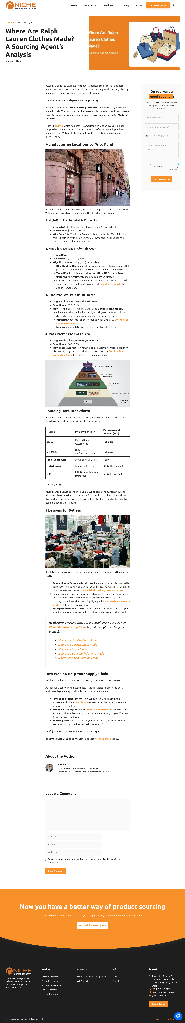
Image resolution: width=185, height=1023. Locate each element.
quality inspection (97, 709)
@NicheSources (159, 995)
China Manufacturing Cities (67, 627)
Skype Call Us (158, 1003)
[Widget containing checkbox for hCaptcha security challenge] (162, 166)
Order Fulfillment (50, 989)
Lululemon (82, 702)
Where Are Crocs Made (72, 649)
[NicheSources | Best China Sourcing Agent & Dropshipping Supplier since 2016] (21, 5)
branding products (110, 284)
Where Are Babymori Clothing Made (81, 653)
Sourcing (10, 22)
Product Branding (50, 981)
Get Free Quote (158, 5)
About (139, 5)
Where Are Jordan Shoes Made (77, 644)
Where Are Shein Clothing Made (78, 658)
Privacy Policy (173, 1019)
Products (108, 5)
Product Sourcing (50, 976)
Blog (126, 5)
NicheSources (103, 738)
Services (88, 5)
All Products (83, 981)
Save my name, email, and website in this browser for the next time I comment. (85, 860)
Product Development (52, 985)
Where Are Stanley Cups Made (77, 640)
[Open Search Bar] (174, 5)
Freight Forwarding (51, 993)
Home (74, 5)
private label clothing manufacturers (101, 590)
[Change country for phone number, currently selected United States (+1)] (148, 136)
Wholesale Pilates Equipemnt (91, 976)
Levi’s (59, 125)
